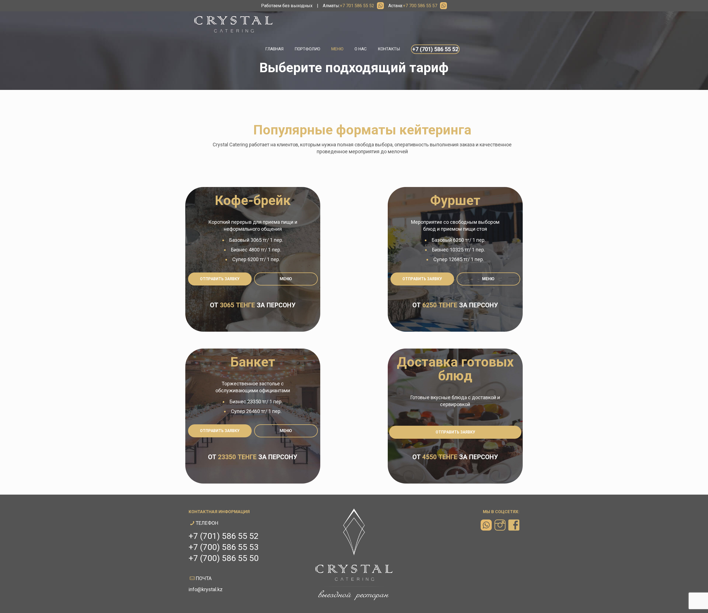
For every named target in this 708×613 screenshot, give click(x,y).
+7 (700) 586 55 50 (224, 558)
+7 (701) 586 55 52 (224, 536)
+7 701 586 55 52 (357, 5)
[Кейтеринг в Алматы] (233, 24)
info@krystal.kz (206, 589)
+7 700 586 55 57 (420, 5)
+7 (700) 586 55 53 (224, 547)
